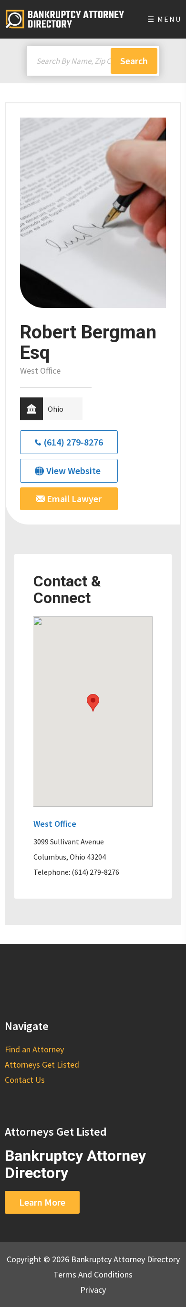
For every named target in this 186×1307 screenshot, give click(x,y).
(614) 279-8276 (73, 442)
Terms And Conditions (93, 1274)
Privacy (93, 1289)
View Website (73, 470)
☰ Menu (164, 19)
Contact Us (25, 1079)
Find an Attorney (34, 1049)
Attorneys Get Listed (42, 1064)
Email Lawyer (73, 499)
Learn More (42, 1202)
